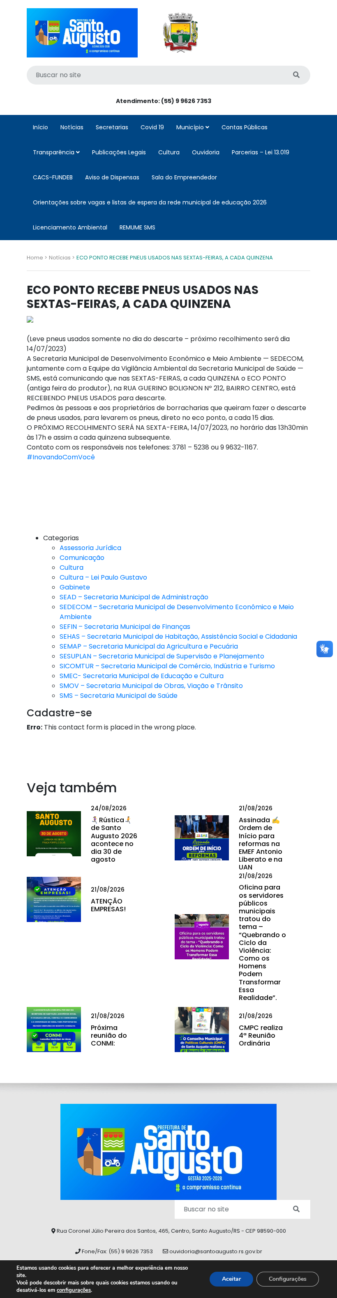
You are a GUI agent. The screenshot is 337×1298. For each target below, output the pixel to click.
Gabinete (75, 587)
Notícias (71, 127)
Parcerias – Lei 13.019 (260, 152)
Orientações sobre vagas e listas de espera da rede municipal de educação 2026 (150, 202)
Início (40, 127)
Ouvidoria (205, 152)
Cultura (169, 152)
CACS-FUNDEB (53, 177)
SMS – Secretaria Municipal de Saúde (119, 695)
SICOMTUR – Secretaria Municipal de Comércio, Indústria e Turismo (167, 666)
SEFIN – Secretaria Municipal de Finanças (125, 626)
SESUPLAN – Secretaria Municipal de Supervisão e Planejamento (162, 656)
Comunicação (82, 557)
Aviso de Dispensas (112, 177)
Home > (37, 257)
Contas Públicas (245, 127)
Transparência (54, 152)
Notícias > (62, 257)
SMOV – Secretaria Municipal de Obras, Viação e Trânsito (151, 685)
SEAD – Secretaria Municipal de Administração (134, 597)
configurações (74, 1290)
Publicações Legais (119, 152)
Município (190, 127)
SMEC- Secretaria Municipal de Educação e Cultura (142, 676)
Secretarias (112, 127)
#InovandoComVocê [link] (61, 457)
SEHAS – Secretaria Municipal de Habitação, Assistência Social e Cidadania (178, 636)
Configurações (288, 1279)
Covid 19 (152, 127)
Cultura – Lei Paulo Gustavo (103, 577)
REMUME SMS (137, 227)
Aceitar (231, 1279)
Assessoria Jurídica (90, 548)
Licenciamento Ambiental (70, 227)
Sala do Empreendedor (184, 177)
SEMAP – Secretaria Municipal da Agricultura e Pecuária (149, 646)
